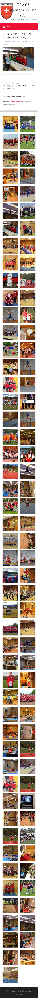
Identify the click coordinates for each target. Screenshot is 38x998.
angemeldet (15, 101)
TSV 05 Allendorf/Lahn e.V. (23, 10)
